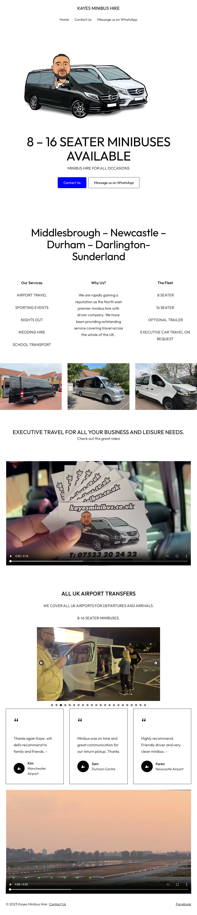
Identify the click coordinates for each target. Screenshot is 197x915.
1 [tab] (52, 705)
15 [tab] (114, 705)
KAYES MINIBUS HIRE (98, 8)
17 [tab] (123, 705)
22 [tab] (145, 705)
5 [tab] (70, 705)
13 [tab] (105, 705)
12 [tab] (101, 705)
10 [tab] (92, 705)
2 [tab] (56, 705)
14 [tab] (110, 705)
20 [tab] (136, 705)
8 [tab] (83, 705)
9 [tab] (87, 705)
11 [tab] (96, 705)
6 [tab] (74, 705)
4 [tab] (65, 705)
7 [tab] (79, 705)
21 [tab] (140, 705)
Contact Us (57, 904)
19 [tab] (132, 705)
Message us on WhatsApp (114, 182)
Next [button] (155, 663)
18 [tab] (127, 705)
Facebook (183, 904)
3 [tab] (61, 705)
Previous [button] (42, 663)
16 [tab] (118, 705)
